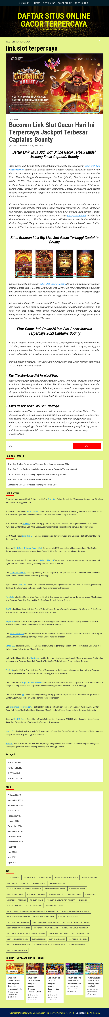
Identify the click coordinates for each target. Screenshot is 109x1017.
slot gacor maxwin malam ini (46, 928)
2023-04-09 (39, 146)
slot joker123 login (80, 933)
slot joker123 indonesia (58, 933)
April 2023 (12, 862)
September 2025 (15, 805)
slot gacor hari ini (76, 215)
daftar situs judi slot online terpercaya (24, 889)
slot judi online (38, 939)
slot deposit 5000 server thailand (76, 922)
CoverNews (81, 1012)
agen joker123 (29, 878)
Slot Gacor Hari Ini (45, 560)
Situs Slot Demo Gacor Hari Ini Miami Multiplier (29, 479)
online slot (84, 900)
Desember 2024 (15, 826)
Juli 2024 (12, 847)
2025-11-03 (33, 1000)
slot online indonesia (78, 939)
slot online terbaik (77, 944)
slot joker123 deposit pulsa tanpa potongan (26, 933)
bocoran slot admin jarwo (66, 878)
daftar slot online (15, 894)
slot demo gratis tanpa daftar (46, 922)
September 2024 (15, 841)
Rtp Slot (26, 523)
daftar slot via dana (36, 894)
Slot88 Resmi (20, 719)
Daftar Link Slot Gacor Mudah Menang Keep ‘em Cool (32, 484)
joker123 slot (91, 894)
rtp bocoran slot (15, 905)
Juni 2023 (12, 852)
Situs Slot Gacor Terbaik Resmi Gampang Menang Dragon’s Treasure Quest (42, 469)
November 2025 (15, 800)
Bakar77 (9, 743)
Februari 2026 (14, 795)
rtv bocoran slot (34, 905)
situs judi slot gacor (54, 905)
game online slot (56, 894)
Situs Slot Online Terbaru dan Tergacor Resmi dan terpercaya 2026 (38, 464)
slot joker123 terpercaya (17, 939)
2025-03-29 (73, 991)
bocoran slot (45, 878)
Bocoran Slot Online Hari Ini (21, 146)
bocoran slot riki (89, 878)
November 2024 (15, 831)
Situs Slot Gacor (34, 511)
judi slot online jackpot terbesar (61, 900)
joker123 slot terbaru (16, 900)
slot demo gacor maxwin (18, 922)
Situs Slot (52, 499)
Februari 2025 (14, 816)
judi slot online (36, 900)
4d (23, 694)
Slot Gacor (34, 658)
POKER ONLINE (65, 3)
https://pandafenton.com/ (21, 707)
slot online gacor (57, 939)
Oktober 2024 (14, 836)
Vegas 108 (10, 646)
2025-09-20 (53, 1000)
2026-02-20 (13, 997)
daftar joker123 (38, 883)
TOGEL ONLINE (81, 3)
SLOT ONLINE (49, 3)
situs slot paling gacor (68, 917)
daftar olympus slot (58, 883)
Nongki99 (10, 731)
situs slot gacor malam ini (18, 917)
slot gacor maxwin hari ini (18, 928)
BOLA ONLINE (14, 762)
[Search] (100, 40)
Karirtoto (10, 597)
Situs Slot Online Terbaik (53, 283)
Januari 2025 (14, 821)
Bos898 (9, 670)
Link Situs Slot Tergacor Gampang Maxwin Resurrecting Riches (37, 474)
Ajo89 (8, 609)
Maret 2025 (13, 810)
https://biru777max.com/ (33, 682)
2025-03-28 (93, 994)
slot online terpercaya (17, 950)
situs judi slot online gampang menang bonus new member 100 (32, 911)
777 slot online (13, 878)
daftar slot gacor (77, 889)
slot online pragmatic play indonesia (49, 944)
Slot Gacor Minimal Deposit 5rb (28, 548)
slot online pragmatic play (18, 944)
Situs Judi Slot (28, 536)
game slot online (74, 894)
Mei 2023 (12, 857)
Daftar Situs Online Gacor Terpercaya (54, 20)
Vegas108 (10, 621)
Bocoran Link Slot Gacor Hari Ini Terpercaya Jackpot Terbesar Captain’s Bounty (52, 132)
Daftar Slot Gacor (18, 572)
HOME (37, 3)
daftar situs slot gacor (55, 889)
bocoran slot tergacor (17, 883)
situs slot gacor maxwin (43, 917)
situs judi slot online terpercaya (75, 911)
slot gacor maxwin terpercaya (75, 928)
